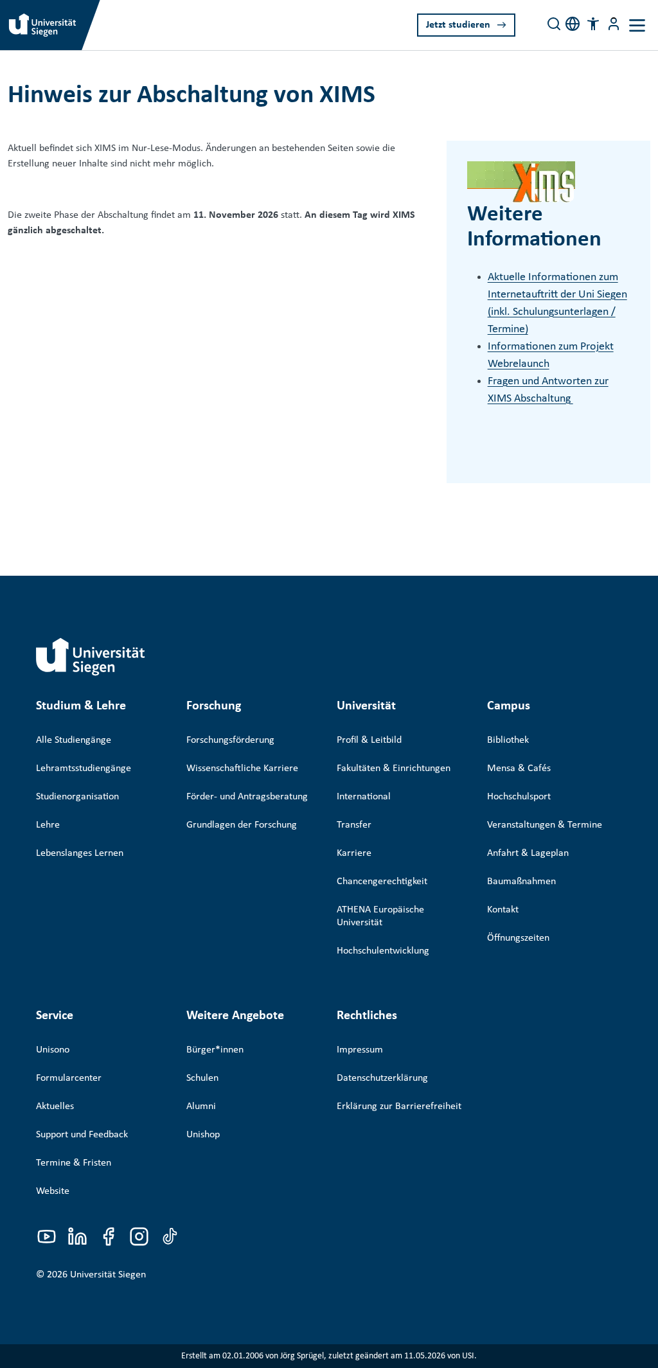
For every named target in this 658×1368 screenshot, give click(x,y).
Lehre (48, 825)
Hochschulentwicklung (383, 951)
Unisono (52, 1050)
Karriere (354, 853)
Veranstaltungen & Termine (544, 825)
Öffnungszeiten (518, 938)
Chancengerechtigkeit (382, 881)
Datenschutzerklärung (382, 1078)
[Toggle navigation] (637, 25)
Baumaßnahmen (521, 881)
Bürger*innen (215, 1050)
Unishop (203, 1135)
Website (52, 1191)
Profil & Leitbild (369, 740)
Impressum (360, 1050)
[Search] (554, 23)
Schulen (202, 1078)
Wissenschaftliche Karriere (242, 768)
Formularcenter (69, 1078)
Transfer (354, 825)
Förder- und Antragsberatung (247, 797)
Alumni (201, 1106)
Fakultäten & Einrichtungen (393, 768)
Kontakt (503, 910)
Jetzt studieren (458, 25)
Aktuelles (55, 1106)
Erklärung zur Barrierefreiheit (399, 1106)
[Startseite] (90, 656)
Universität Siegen (108, 1275)
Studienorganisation (77, 797)
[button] (593, 23)
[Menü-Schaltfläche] (613, 23)
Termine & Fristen (73, 1163)
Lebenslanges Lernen (79, 853)
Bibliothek (508, 740)
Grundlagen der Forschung (241, 825)
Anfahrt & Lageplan (528, 853)
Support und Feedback (82, 1135)
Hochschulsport (519, 797)
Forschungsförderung (230, 740)
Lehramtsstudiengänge (83, 768)
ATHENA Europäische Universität (380, 916)
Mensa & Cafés (519, 768)
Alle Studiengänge (73, 740)
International (364, 797)
